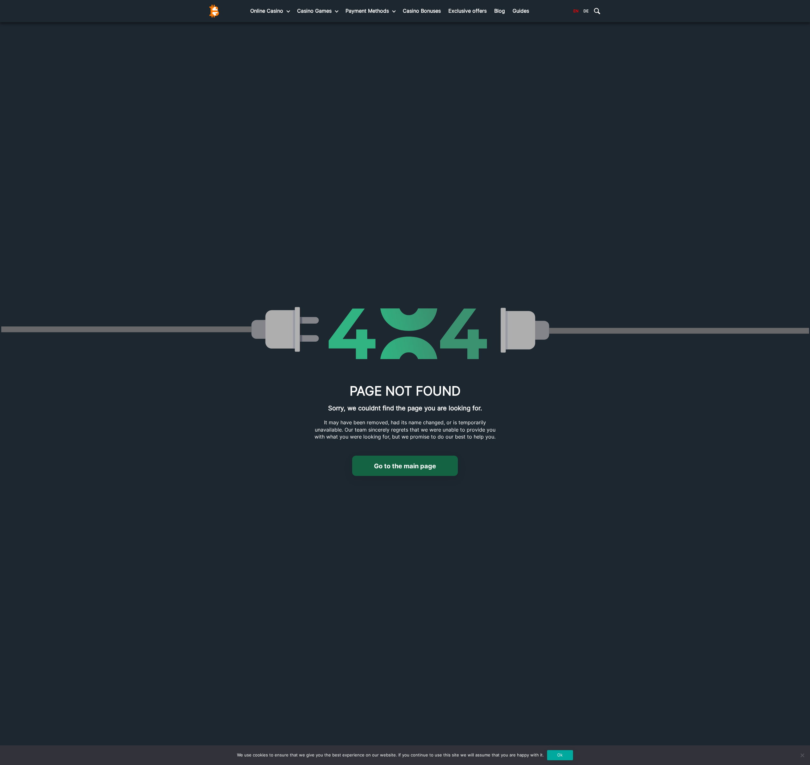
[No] (802, 755)
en (575, 11)
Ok (560, 754)
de (586, 11)
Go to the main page (405, 466)
